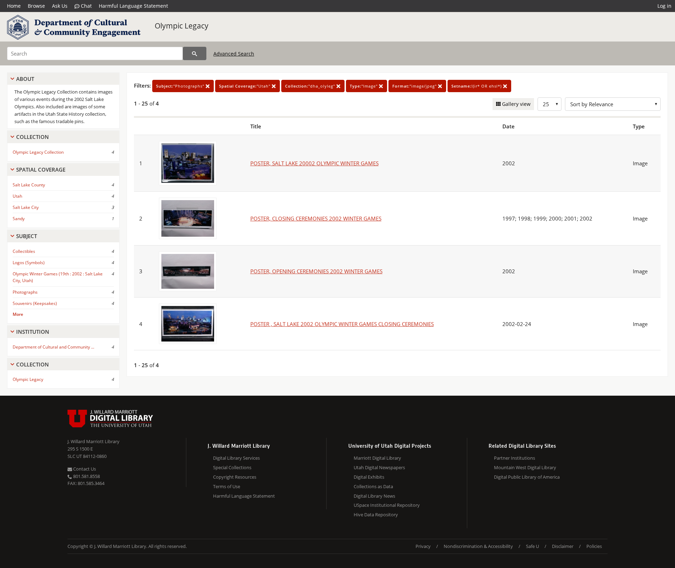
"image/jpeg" (415, 86)
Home (14, 5)
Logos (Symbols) (29, 263)
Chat (85, 5)
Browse (36, 5)
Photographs (25, 292)
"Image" (364, 86)
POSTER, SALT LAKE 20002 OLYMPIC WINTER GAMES (314, 163)
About (25, 78)
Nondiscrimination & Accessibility (478, 546)
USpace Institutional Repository (387, 505)
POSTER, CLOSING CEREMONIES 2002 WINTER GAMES (315, 218)
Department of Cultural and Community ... (53, 347)
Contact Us (84, 469)
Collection (32, 136)
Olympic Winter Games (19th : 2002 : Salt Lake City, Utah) (58, 277)
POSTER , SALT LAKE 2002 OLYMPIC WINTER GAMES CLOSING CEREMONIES (342, 323)
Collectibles (24, 251)
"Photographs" (181, 86)
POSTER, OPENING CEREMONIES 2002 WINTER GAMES (316, 271)
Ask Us (60, 5)
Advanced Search (233, 53)
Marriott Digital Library (377, 458)
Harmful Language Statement (133, 5)
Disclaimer (562, 546)
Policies (594, 546)
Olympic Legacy (181, 26)
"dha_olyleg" (310, 86)
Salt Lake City (26, 207)
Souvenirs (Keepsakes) (35, 303)
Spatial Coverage (40, 169)
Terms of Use (226, 486)
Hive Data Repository (376, 514)
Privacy (423, 546)
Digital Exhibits (369, 477)
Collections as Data (373, 486)
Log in (664, 5)
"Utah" (245, 86)
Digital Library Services (236, 458)
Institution (32, 331)
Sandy (19, 219)
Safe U (532, 546)
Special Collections (232, 467)
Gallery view (516, 104)
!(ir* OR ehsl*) (477, 86)
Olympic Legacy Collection (38, 152)
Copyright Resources (234, 477)
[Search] (194, 53)
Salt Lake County (29, 185)
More (18, 314)
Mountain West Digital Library (525, 467)
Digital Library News (374, 496)
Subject (26, 236)
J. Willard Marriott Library (94, 441)
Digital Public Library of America (527, 477)
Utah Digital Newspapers (379, 467)
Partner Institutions (514, 458)
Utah (17, 196)
